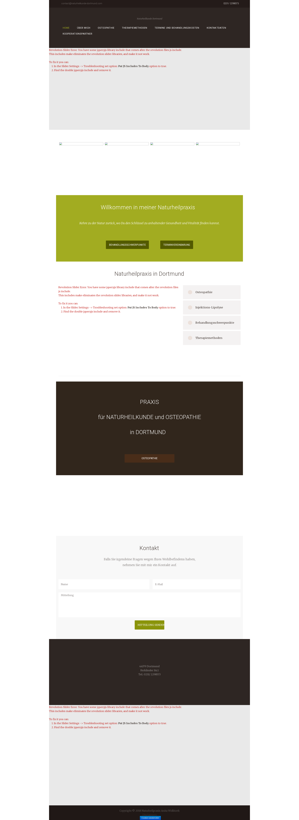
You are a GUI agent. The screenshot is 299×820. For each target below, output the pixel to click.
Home (66, 27)
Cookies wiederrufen (150, 818)
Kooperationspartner (78, 33)
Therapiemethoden (134, 27)
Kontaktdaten (216, 27)
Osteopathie (106, 27)
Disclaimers (149, 814)
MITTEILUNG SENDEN (151, 624)
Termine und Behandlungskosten (177, 27)
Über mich (83, 27)
